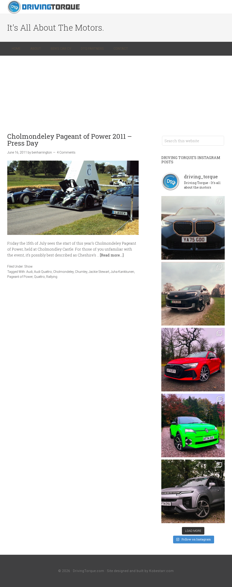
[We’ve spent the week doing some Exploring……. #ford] (193, 294)
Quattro (39, 277)
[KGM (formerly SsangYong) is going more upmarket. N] (193, 491)
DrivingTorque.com (88, 571)
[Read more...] (112, 255)
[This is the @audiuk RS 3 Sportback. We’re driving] (193, 359)
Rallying (51, 277)
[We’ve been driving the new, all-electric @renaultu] (193, 425)
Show (28, 266)
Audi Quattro (43, 272)
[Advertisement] (116, 90)
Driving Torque (43, 7)
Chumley (81, 272)
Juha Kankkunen (122, 272)
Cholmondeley (63, 272)
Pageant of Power (20, 277)
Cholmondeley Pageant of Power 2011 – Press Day (69, 139)
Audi (29, 272)
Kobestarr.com (161, 571)
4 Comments (66, 152)
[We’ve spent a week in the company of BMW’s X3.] (193, 228)
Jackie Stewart (99, 272)
